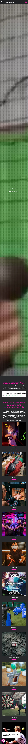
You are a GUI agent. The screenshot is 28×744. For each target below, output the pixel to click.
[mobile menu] (26, 2)
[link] (14, 394)
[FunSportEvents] (14, 2)
